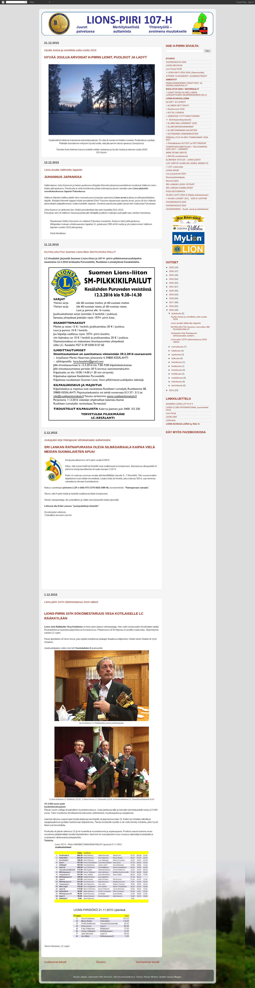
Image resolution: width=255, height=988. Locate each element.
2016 (171, 306)
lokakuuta (176, 351)
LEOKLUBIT (171, 417)
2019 (171, 294)
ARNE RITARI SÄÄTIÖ (176, 153)
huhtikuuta (176, 374)
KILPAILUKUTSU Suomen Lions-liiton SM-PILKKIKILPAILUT (80, 251)
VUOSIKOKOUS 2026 (176, 62)
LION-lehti (170, 420)
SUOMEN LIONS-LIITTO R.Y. (179, 404)
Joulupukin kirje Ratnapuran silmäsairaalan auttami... (184, 334)
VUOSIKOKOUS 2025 (176, 202)
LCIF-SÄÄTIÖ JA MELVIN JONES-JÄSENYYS (187, 163)
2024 (171, 275)
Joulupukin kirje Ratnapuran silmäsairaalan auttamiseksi (77, 440)
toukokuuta (176, 370)
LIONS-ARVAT (172, 170)
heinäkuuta (176, 362)
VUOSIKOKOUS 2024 (176, 205)
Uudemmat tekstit (55, 962)
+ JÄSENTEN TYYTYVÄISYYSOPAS (183, 116)
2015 (171, 310)
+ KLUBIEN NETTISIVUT (177, 105)
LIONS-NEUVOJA (174, 65)
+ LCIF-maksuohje (174, 167)
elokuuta (175, 358)
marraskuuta (177, 347)
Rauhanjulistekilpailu (175, 177)
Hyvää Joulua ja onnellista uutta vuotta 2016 (70, 50)
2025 (171, 271)
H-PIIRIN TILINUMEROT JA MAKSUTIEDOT (186, 76)
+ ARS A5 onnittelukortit (177, 156)
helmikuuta (176, 382)
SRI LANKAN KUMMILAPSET (179, 188)
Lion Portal (171, 413)
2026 (171, 267)
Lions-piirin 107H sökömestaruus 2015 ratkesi (71, 602)
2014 (171, 390)
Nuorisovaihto (172, 181)
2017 (171, 302)
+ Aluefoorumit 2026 (175, 109)
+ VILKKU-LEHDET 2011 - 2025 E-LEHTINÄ (186, 198)
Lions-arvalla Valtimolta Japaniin (63, 169)
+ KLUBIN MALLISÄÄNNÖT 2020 (181, 123)
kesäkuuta (176, 366)
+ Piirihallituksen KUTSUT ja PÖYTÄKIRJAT (186, 143)
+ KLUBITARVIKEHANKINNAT (180, 127)
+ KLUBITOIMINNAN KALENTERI (181, 130)
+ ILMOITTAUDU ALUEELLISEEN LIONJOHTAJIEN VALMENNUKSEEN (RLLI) (186, 93)
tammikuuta (177, 385)
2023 (171, 279)
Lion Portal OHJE (174, 69)
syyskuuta (176, 354)
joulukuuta (176, 313)
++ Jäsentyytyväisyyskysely (178, 120)
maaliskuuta (177, 378)
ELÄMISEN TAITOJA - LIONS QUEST (183, 160)
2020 (171, 291)
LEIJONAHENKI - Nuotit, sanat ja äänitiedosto (187, 209)
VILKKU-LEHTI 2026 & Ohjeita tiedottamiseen (187, 195)
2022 (171, 283)
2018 (171, 298)
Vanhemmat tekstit (147, 962)
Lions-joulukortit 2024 (176, 174)
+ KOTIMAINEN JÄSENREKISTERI (182, 134)
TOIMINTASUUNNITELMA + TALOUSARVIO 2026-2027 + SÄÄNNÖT (186, 148)
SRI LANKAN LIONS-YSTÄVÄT (180, 184)
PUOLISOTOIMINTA (175, 191)
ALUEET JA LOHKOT (176, 102)
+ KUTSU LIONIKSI (175, 113)
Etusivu (101, 962)
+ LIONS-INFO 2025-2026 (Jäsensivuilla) (185, 72)
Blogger (177, 977)
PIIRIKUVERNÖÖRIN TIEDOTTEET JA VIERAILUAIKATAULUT (184, 84)
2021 (171, 287)
